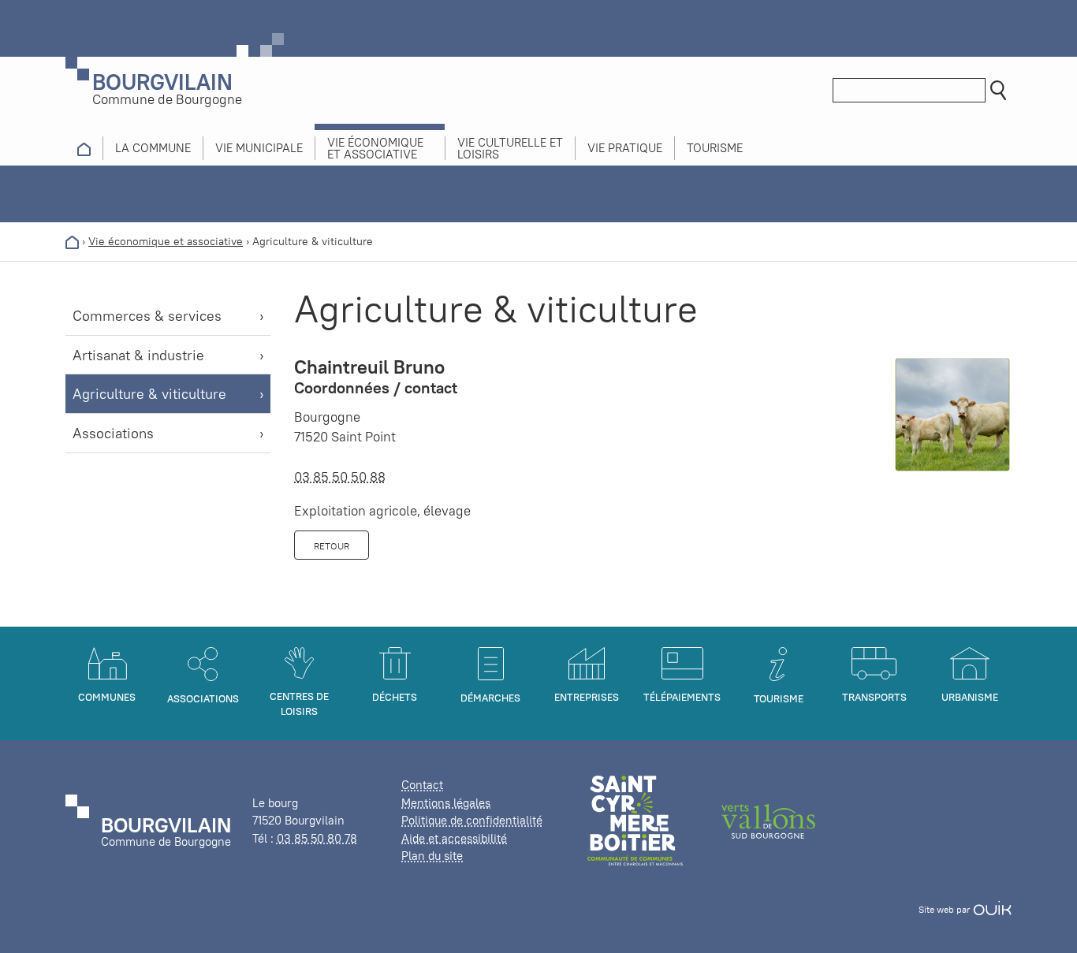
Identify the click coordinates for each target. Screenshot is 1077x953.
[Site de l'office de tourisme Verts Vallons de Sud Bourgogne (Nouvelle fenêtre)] (768, 819)
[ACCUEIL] (83, 148)
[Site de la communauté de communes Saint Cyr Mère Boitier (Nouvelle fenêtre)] (635, 819)
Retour (331, 546)
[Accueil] (72, 241)
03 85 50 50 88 (340, 477)
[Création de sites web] (992, 909)
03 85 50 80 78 (317, 838)
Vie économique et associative (165, 241)
